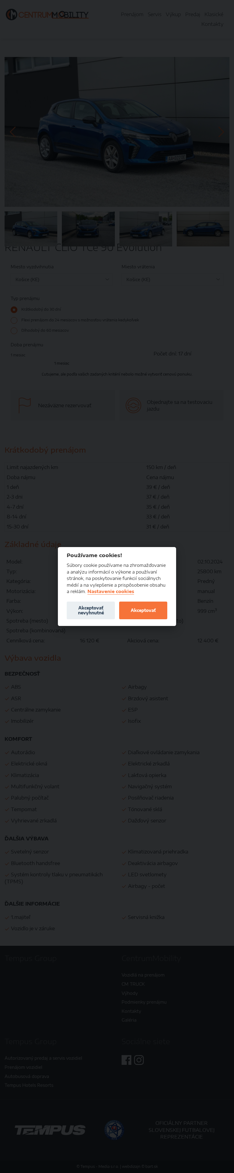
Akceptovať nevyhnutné (91, 610)
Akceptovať (143, 610)
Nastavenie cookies (110, 591)
